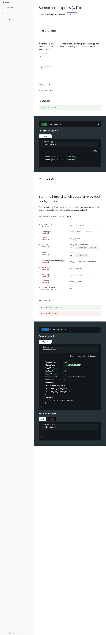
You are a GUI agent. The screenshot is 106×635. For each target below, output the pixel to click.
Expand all (81, 356)
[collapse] (43, 383)
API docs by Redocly (18, 633)
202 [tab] (42, 419)
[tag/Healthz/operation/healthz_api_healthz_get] (37, 84)
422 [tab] (51, 419)
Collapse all (92, 356)
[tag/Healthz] (37, 67)
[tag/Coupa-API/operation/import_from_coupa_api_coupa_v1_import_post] (37, 196)
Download (72, 14)
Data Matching (69, 47)
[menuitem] (17, 8)
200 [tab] (45, 136)
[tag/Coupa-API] (37, 179)
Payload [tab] (45, 342)
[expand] (47, 386)
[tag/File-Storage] (37, 30)
